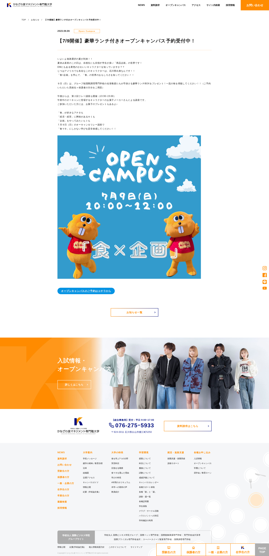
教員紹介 (115, 492)
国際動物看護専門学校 (171, 535)
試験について (145, 473)
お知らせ (35, 20)
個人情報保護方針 (97, 547)
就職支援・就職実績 (176, 458)
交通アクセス (89, 477)
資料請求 (155, 5)
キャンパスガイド (91, 482)
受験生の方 (63, 471)
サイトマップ (136, 547)
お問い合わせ (64, 465)
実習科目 (115, 463)
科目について (145, 463)
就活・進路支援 (175, 452)
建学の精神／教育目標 (93, 463)
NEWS (141, 5)
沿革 (85, 468)
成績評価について (147, 477)
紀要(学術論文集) (77, 547)
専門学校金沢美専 (192, 535)
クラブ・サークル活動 (149, 511)
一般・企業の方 (65, 483)
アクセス (196, 5)
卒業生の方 (63, 495)
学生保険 (143, 506)
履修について (145, 468)
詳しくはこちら (74, 384)
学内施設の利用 (146, 520)
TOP (24, 20)
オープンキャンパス (176, 5)
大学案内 (87, 452)
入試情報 (198, 458)
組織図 (86, 473)
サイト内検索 (213, 5)
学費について (200, 468)
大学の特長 (117, 452)
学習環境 (144, 452)
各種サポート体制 (147, 487)
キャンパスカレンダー (149, 482)
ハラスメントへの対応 (149, 516)
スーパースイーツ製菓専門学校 (157, 539)
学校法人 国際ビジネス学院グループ (121, 535)
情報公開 (87, 487)
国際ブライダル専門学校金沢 (127, 539)
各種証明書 (144, 501)
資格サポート (173, 463)
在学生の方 (63, 489)
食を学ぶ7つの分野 (119, 458)
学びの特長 (116, 477)
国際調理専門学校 (182, 539)
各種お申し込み (202, 452)
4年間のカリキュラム (120, 482)
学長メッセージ (90, 458)
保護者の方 (63, 477)
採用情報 (230, 5)
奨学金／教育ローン (203, 473)
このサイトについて (117, 547)
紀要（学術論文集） (92, 492)
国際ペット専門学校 (149, 535)
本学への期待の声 (119, 487)
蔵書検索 (62, 502)
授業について (145, 458)
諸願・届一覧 (145, 497)
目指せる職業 (117, 468)
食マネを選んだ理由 (120, 473)
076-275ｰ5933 (134, 425)
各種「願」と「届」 (148, 492)
